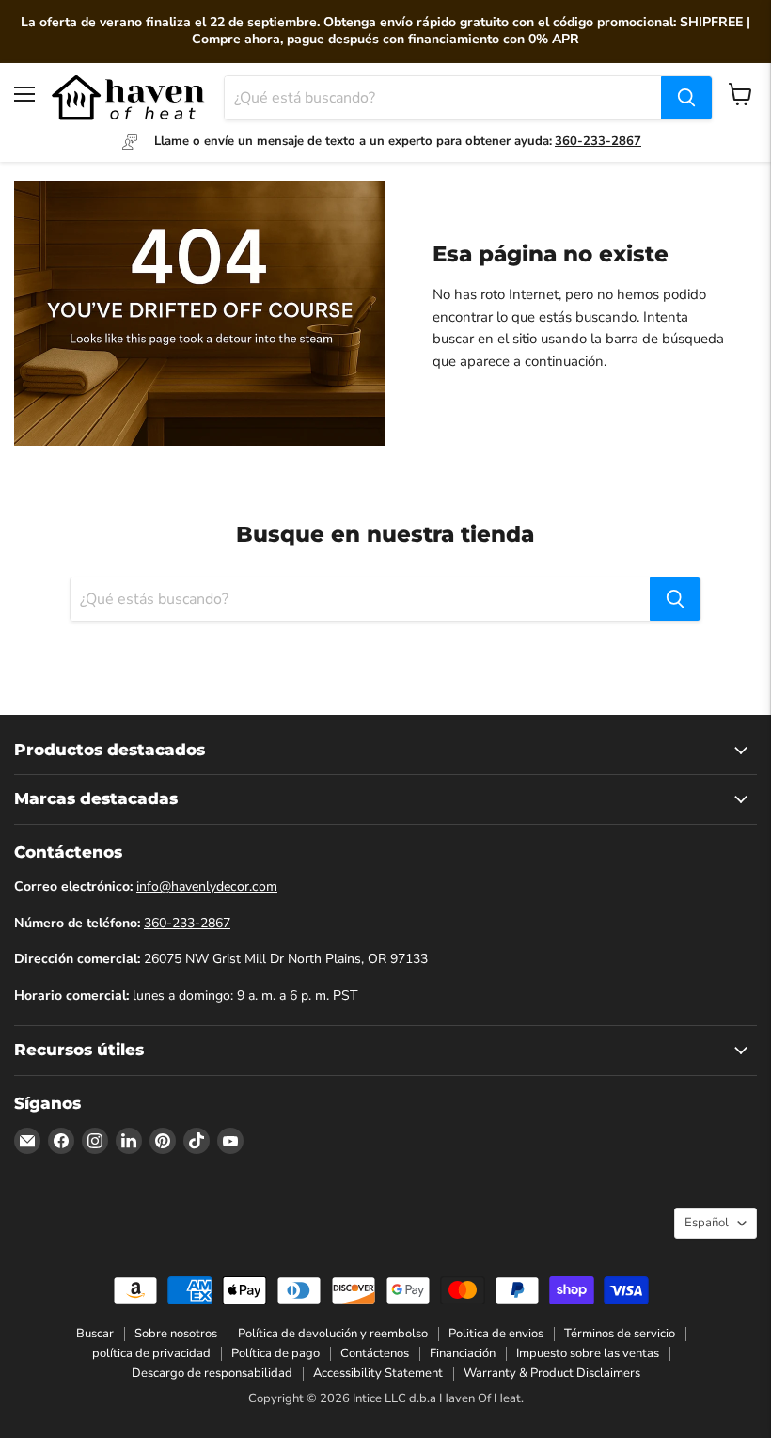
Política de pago (275, 1353)
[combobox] (443, 97)
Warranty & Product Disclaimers (552, 1373)
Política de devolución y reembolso (333, 1333)
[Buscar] (686, 97)
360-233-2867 (187, 923)
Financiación (463, 1353)
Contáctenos (374, 1353)
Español (706, 1222)
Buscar (95, 1333)
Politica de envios (495, 1333)
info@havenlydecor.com (206, 886)
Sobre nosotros (175, 1333)
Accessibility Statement (378, 1373)
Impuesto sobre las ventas (587, 1353)
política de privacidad (151, 1353)
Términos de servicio (619, 1333)
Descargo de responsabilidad (212, 1373)
